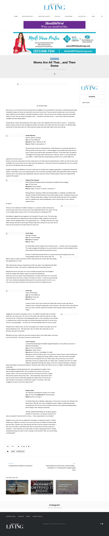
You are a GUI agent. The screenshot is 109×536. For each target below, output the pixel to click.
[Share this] (58, 74)
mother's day (20, 451)
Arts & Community (61, 69)
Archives (21, 516)
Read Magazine (27, 16)
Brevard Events (44, 16)
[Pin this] (69, 74)
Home (16, 16)
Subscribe (68, 16)
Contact (58, 16)
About (28, 516)
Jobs (93, 16)
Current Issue (10, 516)
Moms (13, 451)
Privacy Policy (37, 516)
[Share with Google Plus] (66, 74)
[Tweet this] (62, 74)
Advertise (82, 16)
